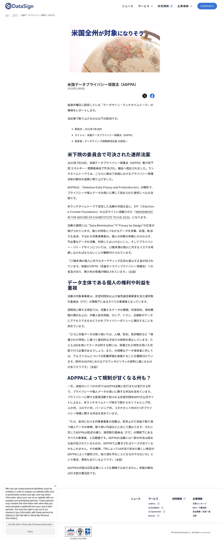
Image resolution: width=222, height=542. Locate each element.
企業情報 (197, 498)
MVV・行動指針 (200, 507)
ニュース (135, 498)
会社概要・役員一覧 (201, 511)
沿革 (195, 515)
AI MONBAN (153, 507)
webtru (151, 503)
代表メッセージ (199, 503)
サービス (153, 498)
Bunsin (151, 515)
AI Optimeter (154, 511)
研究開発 (177, 498)
